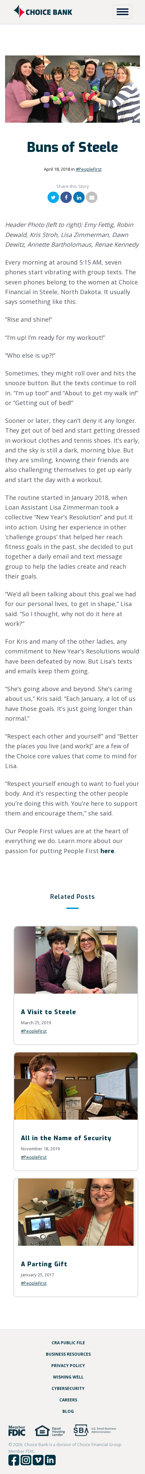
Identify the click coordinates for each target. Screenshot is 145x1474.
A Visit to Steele (48, 1012)
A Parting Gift (44, 1264)
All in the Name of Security (66, 1138)
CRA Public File (68, 1343)
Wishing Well (68, 1377)
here (107, 851)
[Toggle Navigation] (122, 12)
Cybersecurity (68, 1388)
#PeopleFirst (89, 169)
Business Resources (68, 1354)
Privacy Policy (68, 1365)
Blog (68, 1411)
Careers (68, 1400)
